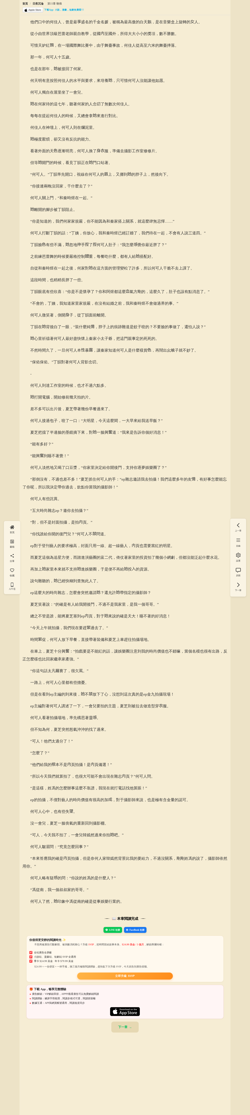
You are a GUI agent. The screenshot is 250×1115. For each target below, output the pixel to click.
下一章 (123, 1027)
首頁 (25, 3)
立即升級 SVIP (125, 975)
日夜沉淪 (38, 3)
